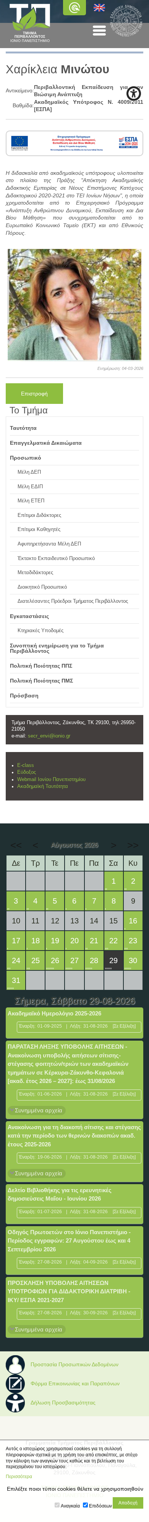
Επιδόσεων (100, 1506)
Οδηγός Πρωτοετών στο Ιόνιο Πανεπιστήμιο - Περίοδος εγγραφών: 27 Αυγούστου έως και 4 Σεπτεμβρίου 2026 (69, 1240)
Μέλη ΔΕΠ (29, 472)
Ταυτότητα (23, 428)
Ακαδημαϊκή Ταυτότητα (42, 786)
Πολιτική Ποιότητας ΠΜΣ (41, 681)
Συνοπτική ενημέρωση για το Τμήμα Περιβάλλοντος (57, 648)
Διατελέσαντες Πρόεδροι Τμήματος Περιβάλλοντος (73, 601)
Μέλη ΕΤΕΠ (31, 501)
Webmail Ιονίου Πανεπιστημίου (51, 779)
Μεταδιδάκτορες (35, 572)
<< (16, 845)
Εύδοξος (26, 772)
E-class (25, 765)
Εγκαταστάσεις (29, 616)
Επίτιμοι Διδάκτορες (39, 515)
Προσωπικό (25, 458)
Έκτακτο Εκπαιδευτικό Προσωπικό (56, 558)
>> (133, 845)
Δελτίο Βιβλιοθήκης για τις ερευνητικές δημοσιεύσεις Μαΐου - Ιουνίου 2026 (60, 1194)
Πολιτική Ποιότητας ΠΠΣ (41, 666)
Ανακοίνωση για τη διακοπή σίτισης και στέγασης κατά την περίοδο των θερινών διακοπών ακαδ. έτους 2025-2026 (74, 1136)
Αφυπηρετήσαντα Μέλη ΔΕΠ (49, 544)
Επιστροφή (34, 394)
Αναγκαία (70, 1506)
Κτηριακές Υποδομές (40, 630)
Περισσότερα (19, 1476)
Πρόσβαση (24, 695)
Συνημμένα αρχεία (38, 1110)
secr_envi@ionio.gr (49, 736)
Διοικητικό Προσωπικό (42, 587)
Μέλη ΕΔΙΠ (30, 486)
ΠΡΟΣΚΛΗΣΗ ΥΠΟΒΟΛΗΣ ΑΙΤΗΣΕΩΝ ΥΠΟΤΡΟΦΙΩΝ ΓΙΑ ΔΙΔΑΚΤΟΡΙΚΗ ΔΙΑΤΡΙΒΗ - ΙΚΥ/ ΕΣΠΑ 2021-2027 (69, 1291)
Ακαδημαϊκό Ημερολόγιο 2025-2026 (54, 1013)
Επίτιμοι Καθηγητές (39, 529)
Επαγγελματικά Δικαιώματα (46, 443)
